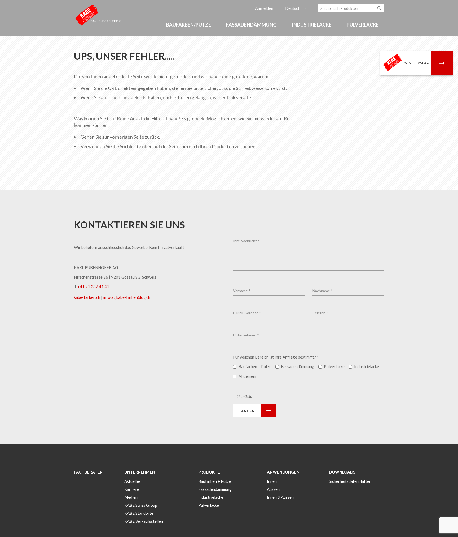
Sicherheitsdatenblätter (350, 481)
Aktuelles (132, 481)
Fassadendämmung (215, 489)
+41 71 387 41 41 (93, 286)
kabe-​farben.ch (87, 297)
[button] (296, 8)
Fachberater (88, 472)
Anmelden (264, 8)
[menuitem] (189, 24)
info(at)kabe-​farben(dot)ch (126, 297)
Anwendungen (283, 472)
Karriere (131, 489)
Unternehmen (139, 472)
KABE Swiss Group (140, 505)
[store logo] (99, 14)
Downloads (342, 472)
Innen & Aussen (280, 497)
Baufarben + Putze (214, 481)
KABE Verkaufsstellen (143, 521)
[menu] (229, 27)
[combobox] (351, 8)
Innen (272, 481)
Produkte (209, 472)
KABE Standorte (138, 513)
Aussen (273, 489)
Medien (131, 497)
